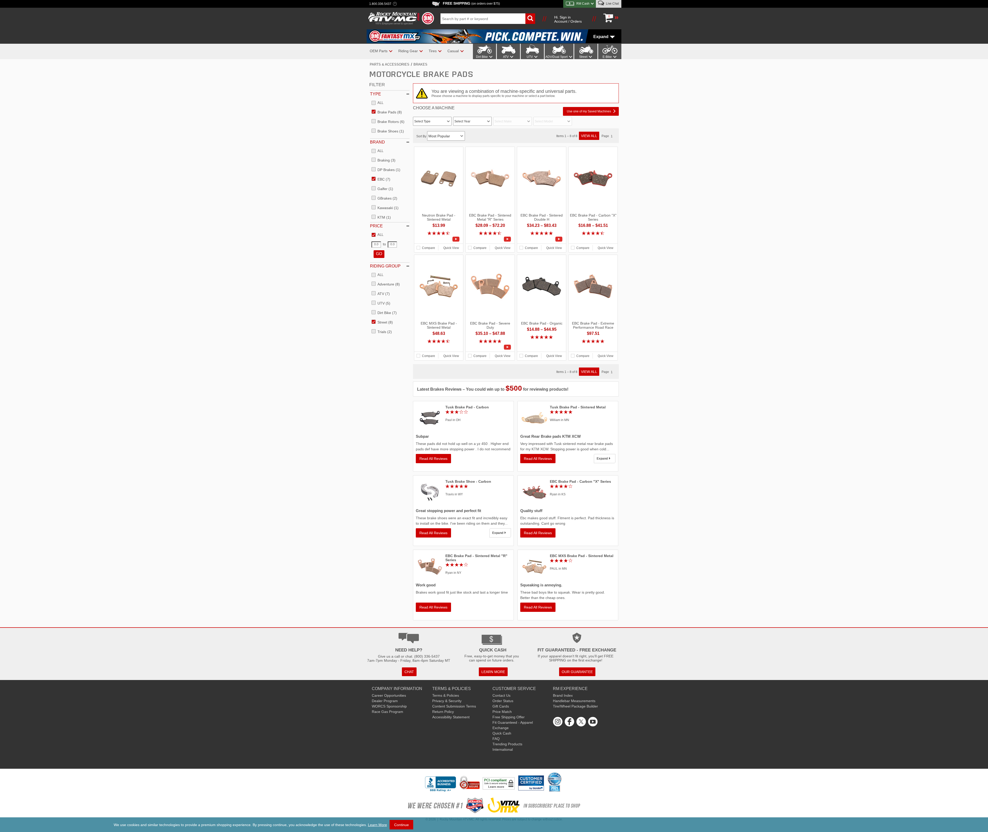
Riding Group (385, 266)
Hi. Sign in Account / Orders (568, 19)
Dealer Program (385, 701)
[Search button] (530, 18)
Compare (428, 248)
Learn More (377, 825)
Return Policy (443, 712)
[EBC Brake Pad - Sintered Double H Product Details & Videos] (541, 239)
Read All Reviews (433, 459)
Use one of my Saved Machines (589, 111)
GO (379, 254)
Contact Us (501, 695)
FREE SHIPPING (471, 3)
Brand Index (563, 695)
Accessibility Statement (451, 717)
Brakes (420, 64)
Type (375, 94)
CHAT (409, 672)
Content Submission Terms (454, 706)
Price (376, 226)
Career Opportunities (389, 695)
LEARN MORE (493, 672)
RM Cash (582, 3)
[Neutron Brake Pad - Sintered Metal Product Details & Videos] (438, 239)
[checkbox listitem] (377, 103)
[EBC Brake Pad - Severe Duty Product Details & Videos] (490, 347)
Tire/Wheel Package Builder (575, 706)
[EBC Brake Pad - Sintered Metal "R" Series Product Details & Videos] (490, 239)
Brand (377, 142)
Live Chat (612, 3)
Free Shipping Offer (508, 717)
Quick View (451, 248)
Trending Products (507, 744)
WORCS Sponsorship (389, 706)
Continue (401, 825)
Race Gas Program (387, 712)
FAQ (496, 739)
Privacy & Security (447, 701)
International (502, 749)
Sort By (421, 136)
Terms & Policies (445, 695)
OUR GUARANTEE (577, 672)
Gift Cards (500, 706)
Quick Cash (501, 733)
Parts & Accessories (389, 64)
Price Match (502, 712)
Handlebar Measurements (574, 701)
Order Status (502, 701)
